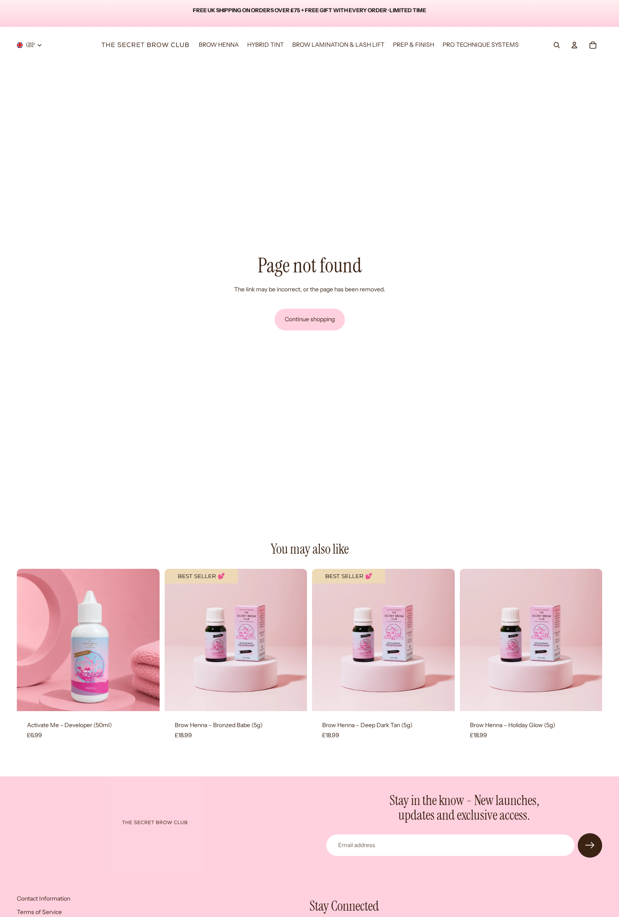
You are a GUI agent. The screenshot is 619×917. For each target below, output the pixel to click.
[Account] (574, 45)
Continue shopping (310, 319)
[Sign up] (590, 845)
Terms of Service (39, 911)
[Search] (556, 45)
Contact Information (43, 898)
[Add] (146, 698)
